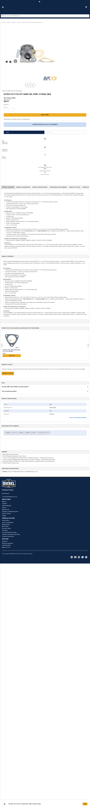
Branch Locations (6, 513)
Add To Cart (11, 355)
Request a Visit (6, 547)
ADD (85, 804)
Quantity (6, 107)
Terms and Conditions (7, 522)
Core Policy (5, 530)
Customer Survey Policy (8, 536)
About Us (4, 501)
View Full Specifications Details (78, 417)
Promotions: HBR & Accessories (10, 511)
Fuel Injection (9, 22)
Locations (4, 503)
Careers (4, 507)
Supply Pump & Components (16, 22)
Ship (7, 132)
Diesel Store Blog (6, 545)
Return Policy (5, 526)
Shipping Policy (15, 463)
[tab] (28, 85)
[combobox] (45, 16)
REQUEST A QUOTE (8, 373)
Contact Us (5, 541)
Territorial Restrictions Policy (9, 532)
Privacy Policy (5, 520)
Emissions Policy (6, 528)
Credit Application (6, 505)
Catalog (4, 515)
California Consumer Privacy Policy (11, 534)
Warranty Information (7, 543)
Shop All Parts (3, 22)
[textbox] (45, 15)
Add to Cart (45, 115)
